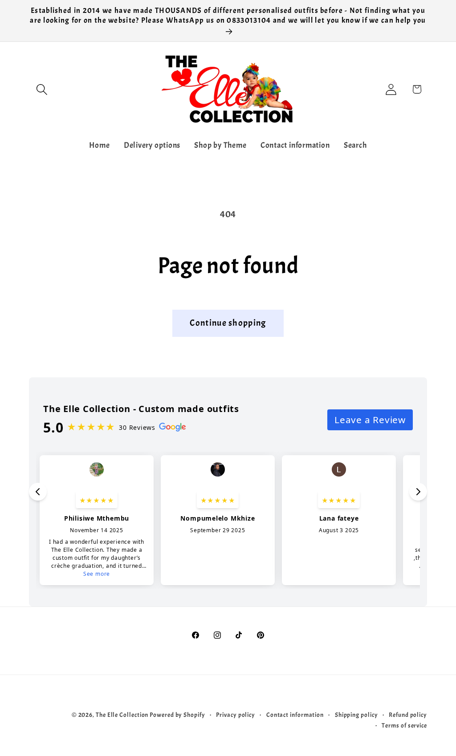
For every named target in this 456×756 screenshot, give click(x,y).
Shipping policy (356, 715)
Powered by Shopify (177, 715)
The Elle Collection (122, 715)
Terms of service (404, 725)
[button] (41, 89)
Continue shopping (228, 322)
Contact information (295, 715)
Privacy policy (235, 715)
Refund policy (408, 715)
